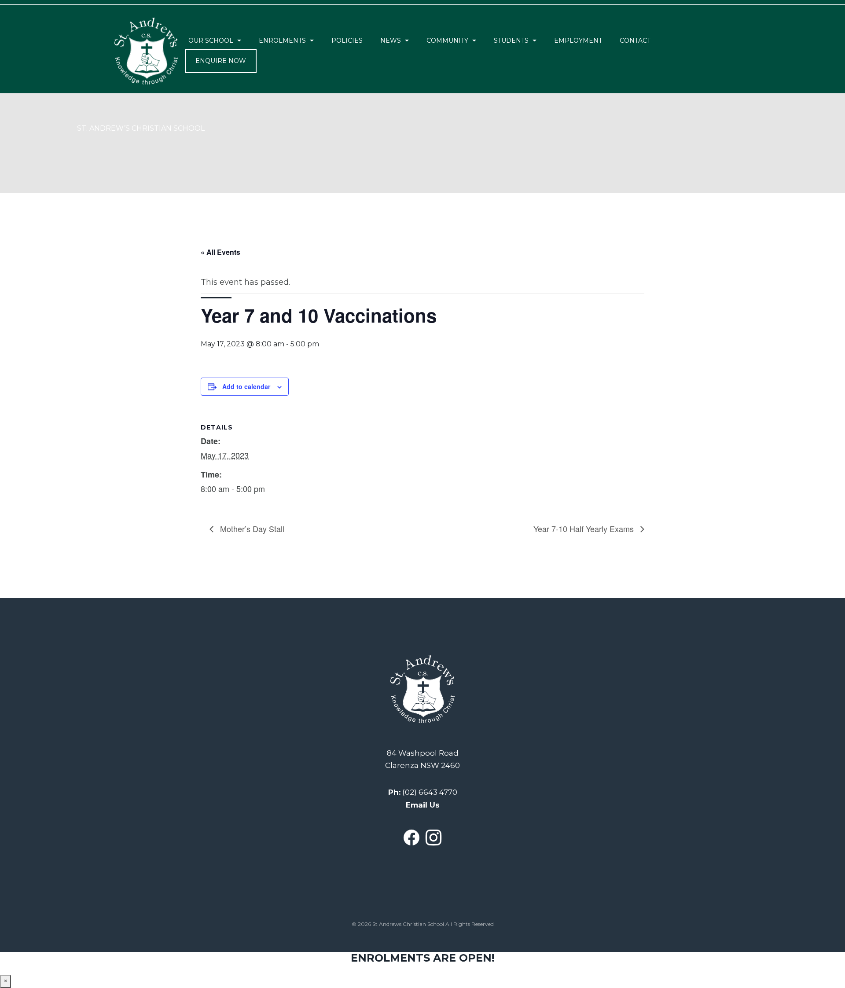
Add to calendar (246, 386)
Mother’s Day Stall (251, 528)
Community (447, 40)
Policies (347, 40)
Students (511, 40)
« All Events (220, 252)
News (390, 40)
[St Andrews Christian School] (146, 51)
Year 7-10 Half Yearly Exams (584, 528)
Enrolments (282, 40)
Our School (210, 40)
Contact (635, 40)
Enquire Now (220, 61)
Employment (578, 40)
